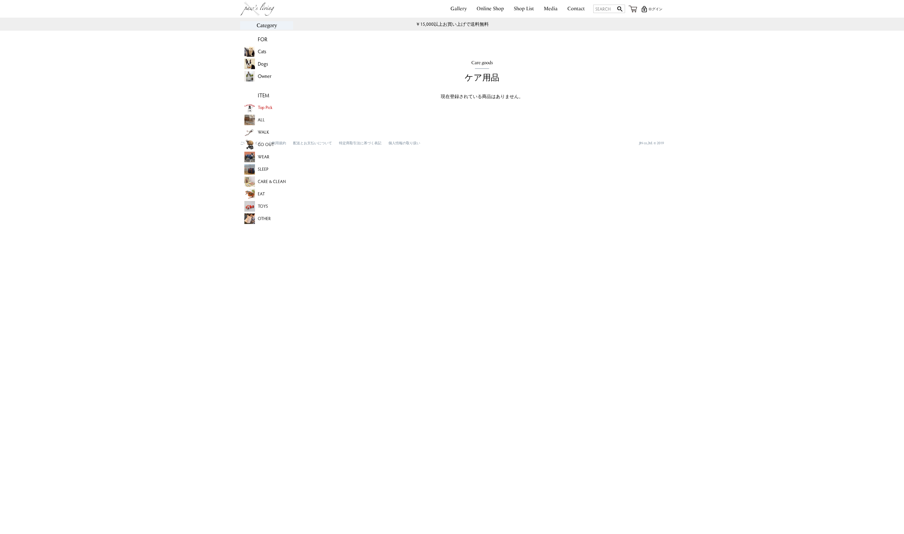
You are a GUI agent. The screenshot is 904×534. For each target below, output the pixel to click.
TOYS (263, 206)
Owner (265, 76)
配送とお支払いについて (312, 142)
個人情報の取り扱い (404, 142)
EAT (261, 193)
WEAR (263, 156)
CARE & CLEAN (272, 181)
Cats (262, 51)
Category (267, 25)
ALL (261, 119)
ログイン (655, 8)
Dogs (263, 63)
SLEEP (263, 169)
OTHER (264, 218)
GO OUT (266, 144)
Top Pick (265, 107)
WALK (263, 132)
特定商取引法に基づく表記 (360, 142)
